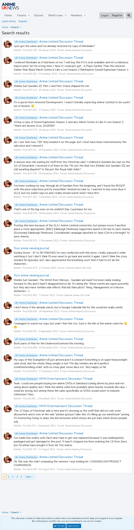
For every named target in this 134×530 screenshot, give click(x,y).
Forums (21, 15)
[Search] (128, 15)
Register (22, 21)
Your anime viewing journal (31, 248)
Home (8, 15)
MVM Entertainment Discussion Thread (53, 379)
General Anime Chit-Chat (78, 268)
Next (28, 477)
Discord (38, 15)
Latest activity (9, 21)
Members (76, 15)
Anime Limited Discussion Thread (49, 42)
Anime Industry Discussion (78, 50)
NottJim (17, 50)
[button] (28, 15)
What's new (55, 15)
